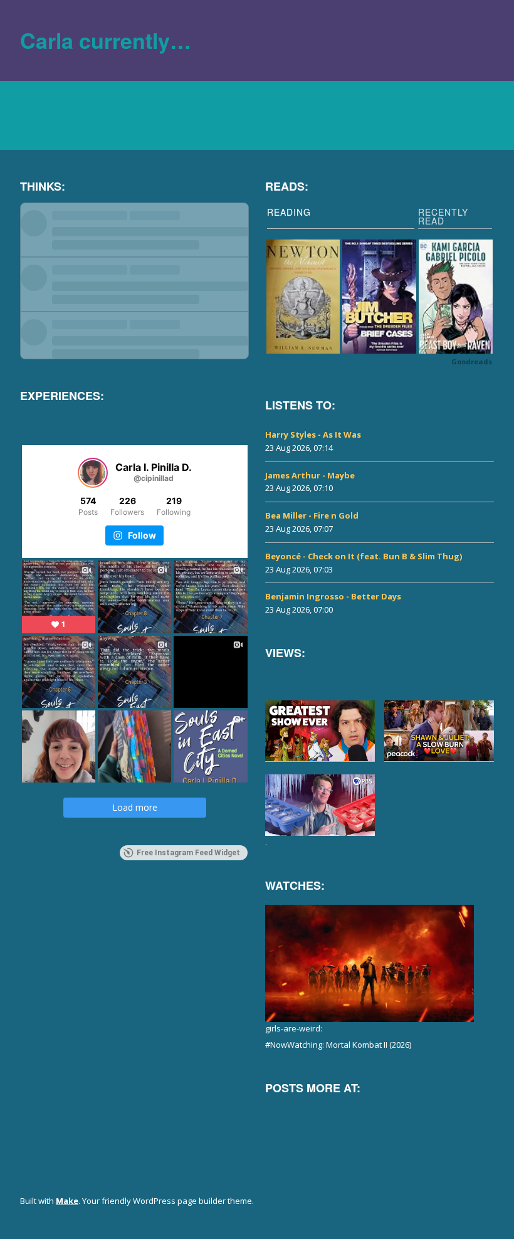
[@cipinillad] (92, 472)
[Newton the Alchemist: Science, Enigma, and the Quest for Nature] (303, 297)
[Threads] (382, 1118)
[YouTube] (410, 1118)
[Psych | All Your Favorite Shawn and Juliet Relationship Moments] (439, 731)
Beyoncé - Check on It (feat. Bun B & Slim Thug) (363, 556)
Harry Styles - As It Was (313, 434)
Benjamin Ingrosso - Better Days (333, 596)
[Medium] (354, 1118)
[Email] (438, 1118)
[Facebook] (297, 1118)
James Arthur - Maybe (310, 475)
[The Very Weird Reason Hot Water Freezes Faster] (320, 805)
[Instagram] (326, 1118)
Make (67, 1200)
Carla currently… (105, 40)
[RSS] (487, 1202)
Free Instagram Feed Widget (188, 852)
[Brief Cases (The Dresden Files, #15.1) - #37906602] (379, 297)
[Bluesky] (269, 1118)
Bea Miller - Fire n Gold (312, 515)
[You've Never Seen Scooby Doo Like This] (320, 731)
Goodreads (471, 361)
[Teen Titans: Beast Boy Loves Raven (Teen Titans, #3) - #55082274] (456, 297)
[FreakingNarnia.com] (467, 1118)
